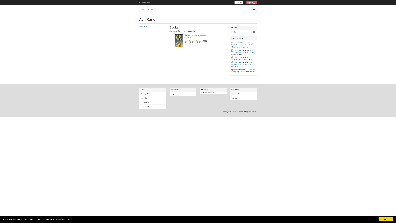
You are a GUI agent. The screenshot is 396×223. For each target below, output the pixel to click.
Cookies (234, 98)
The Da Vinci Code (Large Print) (243, 71)
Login (238, 3)
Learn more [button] (66, 219)
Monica (236, 70)
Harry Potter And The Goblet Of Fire (244, 51)
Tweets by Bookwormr (207, 93)
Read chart (144, 98)
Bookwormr (144, 2)
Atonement (238, 59)
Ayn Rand (147, 19)
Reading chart (145, 94)
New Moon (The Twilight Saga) (243, 63)
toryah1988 (238, 43)
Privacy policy (235, 94)
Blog (172, 94)
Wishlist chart (145, 102)
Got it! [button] (386, 219)
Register (250, 3)
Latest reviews (146, 106)
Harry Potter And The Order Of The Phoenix (242, 45)
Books (233, 32)
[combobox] (195, 9)
